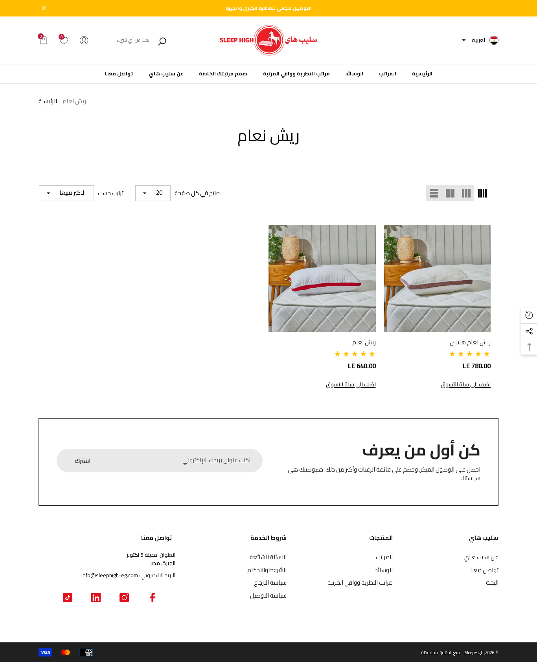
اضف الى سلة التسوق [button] (466, 384)
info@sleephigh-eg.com (109, 575)
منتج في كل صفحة (197, 193)
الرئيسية (48, 101)
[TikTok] (67, 597)
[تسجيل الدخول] (83, 40)
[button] (464, 40)
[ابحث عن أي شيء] (137, 40)
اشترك (83, 460)
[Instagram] (124, 597)
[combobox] (127, 40)
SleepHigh (474, 653)
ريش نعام (74, 101)
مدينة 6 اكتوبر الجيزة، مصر (151, 559)
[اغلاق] (44, 8)
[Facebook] (152, 597)
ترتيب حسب (110, 193)
